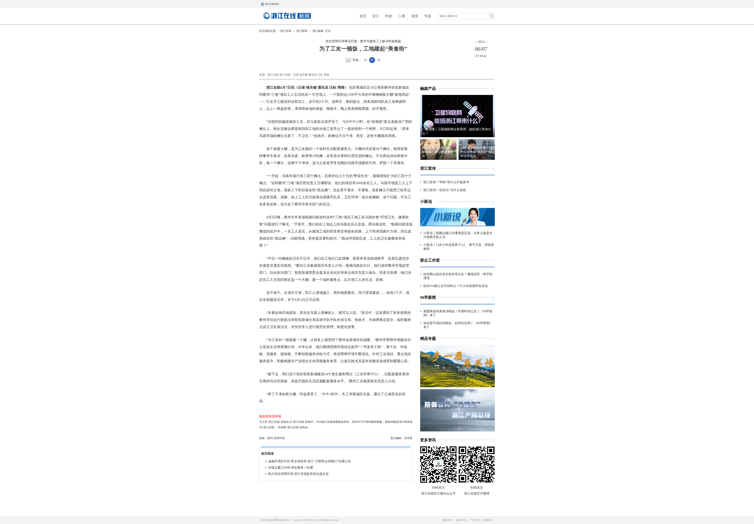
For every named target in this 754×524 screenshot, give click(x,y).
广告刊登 (474, 520)
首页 (362, 16)
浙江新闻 (301, 30)
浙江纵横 (317, 30)
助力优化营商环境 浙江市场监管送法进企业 (298, 473)
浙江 (375, 16)
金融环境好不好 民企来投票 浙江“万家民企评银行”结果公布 (309, 461)
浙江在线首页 (263, 4)
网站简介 (447, 520)
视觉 (414, 16)
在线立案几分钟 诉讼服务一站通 (290, 467)
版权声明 (461, 520)
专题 (427, 16)
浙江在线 (285, 30)
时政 (388, 16)
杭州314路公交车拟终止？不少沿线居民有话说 (455, 286)
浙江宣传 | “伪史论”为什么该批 (444, 190)
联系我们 (488, 520)
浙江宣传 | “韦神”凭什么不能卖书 (446, 182)
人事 (401, 16)
